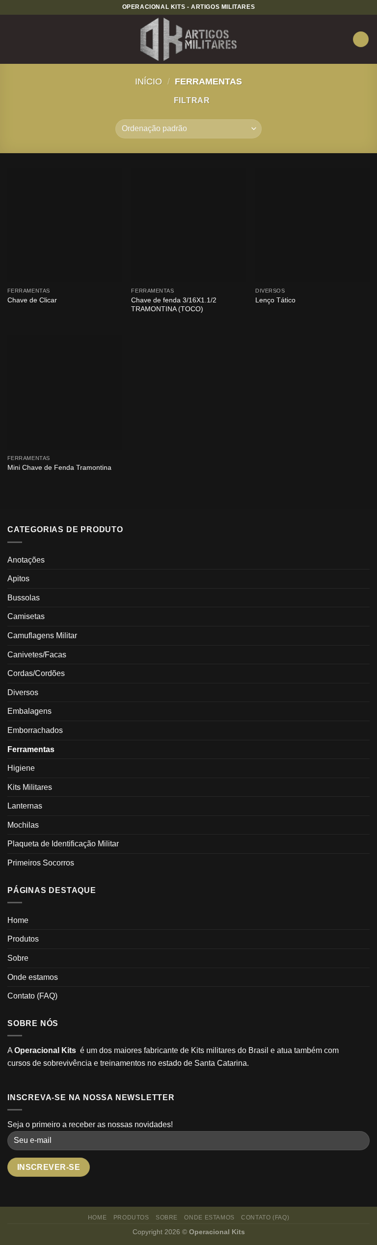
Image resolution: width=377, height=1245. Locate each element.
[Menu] (13, 39)
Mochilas (23, 825)
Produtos (23, 939)
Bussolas (23, 598)
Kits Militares (29, 787)
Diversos (22, 692)
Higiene (21, 768)
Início (148, 81)
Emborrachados (35, 730)
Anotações (26, 560)
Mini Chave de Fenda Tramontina (59, 467)
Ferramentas (30, 749)
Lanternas (24, 806)
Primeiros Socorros (40, 863)
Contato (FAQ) (32, 996)
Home (17, 920)
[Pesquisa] (361, 39)
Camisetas (26, 616)
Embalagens (29, 711)
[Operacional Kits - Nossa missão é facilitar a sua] (188, 39)
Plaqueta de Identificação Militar (63, 843)
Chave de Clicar (32, 300)
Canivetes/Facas (36, 654)
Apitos (18, 578)
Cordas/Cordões (36, 673)
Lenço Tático (275, 300)
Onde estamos (32, 977)
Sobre (17, 958)
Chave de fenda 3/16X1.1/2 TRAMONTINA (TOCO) (173, 304)
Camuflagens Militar (42, 635)
